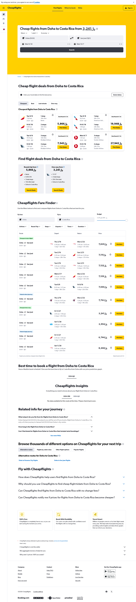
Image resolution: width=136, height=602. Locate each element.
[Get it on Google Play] (110, 571)
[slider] (126, 220)
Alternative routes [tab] (26, 449)
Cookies (37, 2)
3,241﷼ (89, 29)
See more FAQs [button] (56, 435)
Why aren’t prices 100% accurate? (32, 555)
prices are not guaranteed (61, 541)
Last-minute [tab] (43, 103)
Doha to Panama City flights (28, 460)
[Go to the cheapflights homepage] (15, 8)
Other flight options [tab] (62, 449)
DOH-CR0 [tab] (67, 396)
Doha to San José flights (62, 460)
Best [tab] (32, 103)
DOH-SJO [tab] (72, 376)
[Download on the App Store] (110, 576)
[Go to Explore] (3, 23)
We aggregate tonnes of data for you (33, 551)
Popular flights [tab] (79, 449)
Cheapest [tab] (23, 103)
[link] (31, 190)
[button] (133, 2)
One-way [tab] (54, 103)
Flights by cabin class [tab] (44, 449)
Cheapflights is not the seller (30, 547)
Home (19, 76)
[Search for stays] (3, 19)
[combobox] (24, 33)
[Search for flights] (3, 14)
